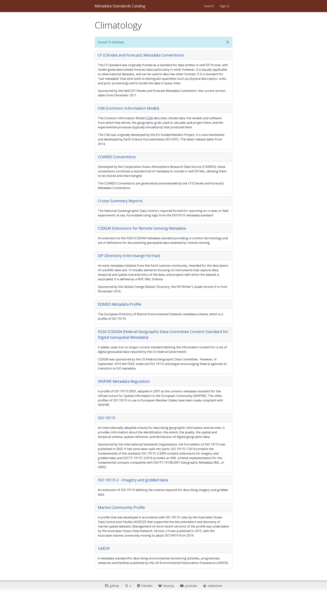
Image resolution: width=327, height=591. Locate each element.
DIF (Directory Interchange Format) (129, 255)
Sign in (224, 6)
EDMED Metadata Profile (119, 304)
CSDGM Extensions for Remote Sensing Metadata (142, 228)
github (113, 586)
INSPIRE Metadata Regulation (124, 381)
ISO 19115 (106, 417)
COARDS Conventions (117, 156)
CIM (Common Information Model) (128, 108)
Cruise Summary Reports (120, 200)
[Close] (227, 42)
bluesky (168, 586)
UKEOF (104, 548)
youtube (190, 586)
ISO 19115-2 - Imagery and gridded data (133, 480)
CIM (149, 118)
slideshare (214, 586)
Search (209, 6)
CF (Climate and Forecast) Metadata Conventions (141, 55)
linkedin (146, 586)
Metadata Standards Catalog (120, 6)
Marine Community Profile (121, 507)
